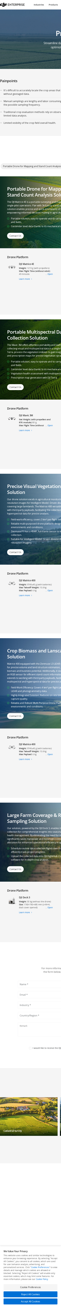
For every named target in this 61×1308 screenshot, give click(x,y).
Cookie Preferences (40, 1267)
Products (53, 4)
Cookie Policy (42, 1279)
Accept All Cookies (30, 1301)
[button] (29, 1116)
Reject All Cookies (30, 1294)
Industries (39, 4)
